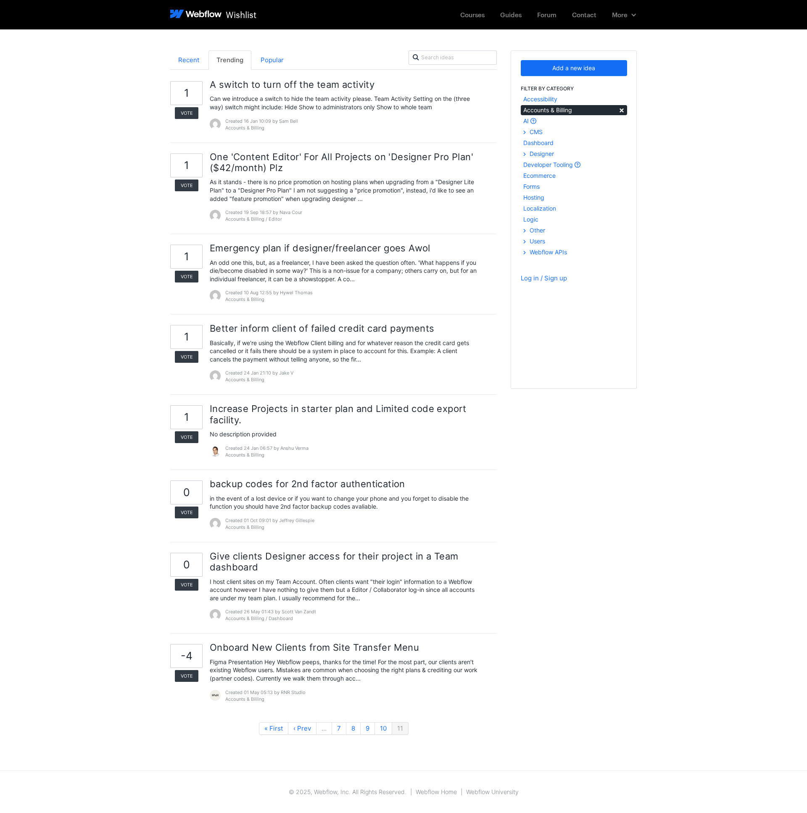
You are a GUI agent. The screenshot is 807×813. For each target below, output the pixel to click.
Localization (539, 208)
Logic (530, 219)
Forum (546, 14)
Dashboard (538, 142)
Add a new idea (573, 67)
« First (273, 728)
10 (383, 728)
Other (536, 230)
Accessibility (540, 99)
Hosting (533, 197)
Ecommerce (539, 175)
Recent (188, 60)
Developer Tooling (549, 164)
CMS (535, 131)
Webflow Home (436, 791)
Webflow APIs (547, 252)
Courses (472, 14)
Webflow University (492, 791)
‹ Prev (302, 728)
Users (536, 241)
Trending (229, 60)
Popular (272, 60)
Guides (511, 14)
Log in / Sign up (544, 278)
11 (400, 728)
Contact (584, 14)
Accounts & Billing (574, 109)
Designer (541, 153)
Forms (531, 186)
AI (526, 120)
